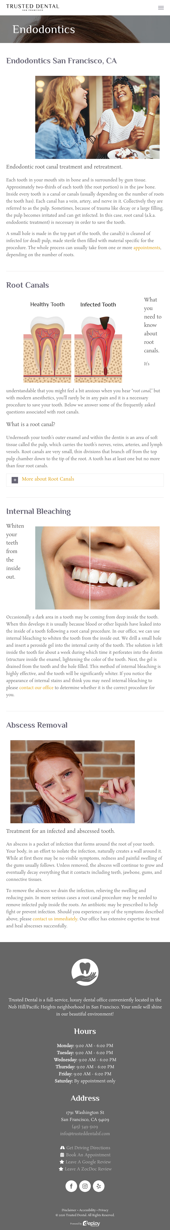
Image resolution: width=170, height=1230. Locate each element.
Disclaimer (69, 1210)
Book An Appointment (88, 1155)
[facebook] (71, 1186)
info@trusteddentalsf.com (85, 1134)
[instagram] (85, 1186)
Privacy (103, 1210)
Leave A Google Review (88, 1162)
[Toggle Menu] (161, 7)
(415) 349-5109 (85, 1127)
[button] (85, 480)
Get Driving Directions (88, 1148)
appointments (147, 248)
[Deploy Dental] (91, 1223)
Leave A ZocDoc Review (88, 1169)
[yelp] (98, 1186)
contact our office (36, 688)
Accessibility (87, 1210)
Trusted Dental (76, 1215)
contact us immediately (55, 919)
